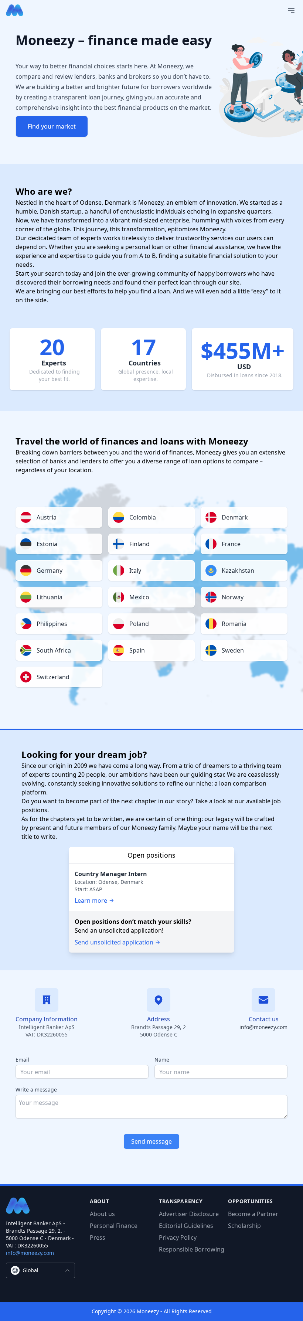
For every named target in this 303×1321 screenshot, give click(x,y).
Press (97, 1237)
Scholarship (244, 1226)
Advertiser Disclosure (189, 1214)
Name (161, 1059)
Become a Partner (253, 1214)
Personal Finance (113, 1226)
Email (22, 1059)
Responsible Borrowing (191, 1249)
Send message (151, 1141)
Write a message (36, 1089)
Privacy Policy (178, 1237)
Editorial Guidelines (186, 1226)
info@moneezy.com (263, 1027)
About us (102, 1214)
